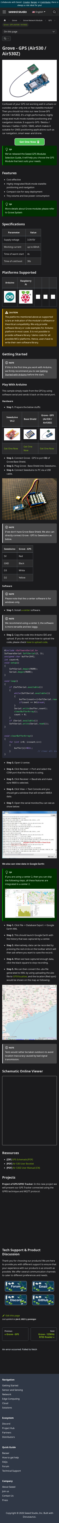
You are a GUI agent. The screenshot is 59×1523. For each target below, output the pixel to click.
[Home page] (4, 20)
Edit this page (13, 1315)
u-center (25, 610)
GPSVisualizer (20, 976)
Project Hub (8, 1428)
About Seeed (8, 1486)
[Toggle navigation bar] (4, 12)
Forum (5, 1466)
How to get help (10, 1457)
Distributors (8, 1437)
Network (6, 1394)
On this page (10, 31)
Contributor (45, 2)
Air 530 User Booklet (23, 1163)
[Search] (54, 11)
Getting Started (10, 1385)
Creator (26, 2)
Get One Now (11, 448)
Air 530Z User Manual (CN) (26, 1167)
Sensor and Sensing (12, 1389)
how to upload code (37, 642)
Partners (6, 1432)
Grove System (15, 212)
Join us (5, 1491)
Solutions (7, 1407)
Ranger (34, 2)
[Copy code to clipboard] (53, 650)
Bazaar (5, 1453)
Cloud (5, 1403)
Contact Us (8, 1495)
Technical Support (11, 1470)
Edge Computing (11, 1398)
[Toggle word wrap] (48, 650)
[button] (38, 12)
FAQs (5, 1461)
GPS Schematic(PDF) (22, 1159)
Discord (6, 1423)
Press (5, 1500)
